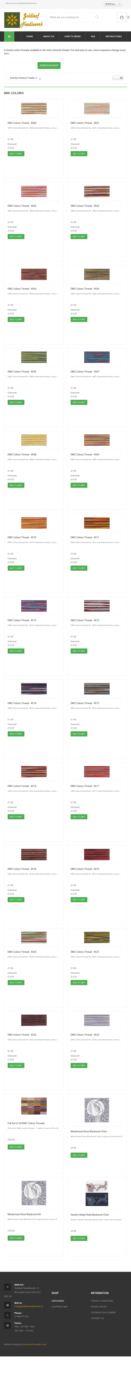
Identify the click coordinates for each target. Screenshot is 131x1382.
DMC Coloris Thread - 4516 (22, 786)
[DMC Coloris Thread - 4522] (34, 1020)
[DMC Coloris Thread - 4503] (97, 191)
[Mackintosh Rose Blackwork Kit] (34, 1192)
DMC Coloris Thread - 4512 (22, 620)
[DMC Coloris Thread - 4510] (34, 523)
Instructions (113, 36)
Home (29, 36)
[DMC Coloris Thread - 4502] (34, 191)
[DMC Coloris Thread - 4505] (97, 274)
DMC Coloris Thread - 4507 (85, 371)
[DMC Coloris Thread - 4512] (34, 605)
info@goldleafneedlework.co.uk (30, 1306)
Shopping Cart (60, 1306)
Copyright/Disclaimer (103, 1312)
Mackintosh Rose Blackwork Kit (24, 1214)
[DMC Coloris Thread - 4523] (97, 1020)
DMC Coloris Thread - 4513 (85, 620)
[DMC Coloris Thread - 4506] (34, 357)
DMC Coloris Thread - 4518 (22, 869)
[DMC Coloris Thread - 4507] (97, 357)
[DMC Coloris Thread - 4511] (97, 523)
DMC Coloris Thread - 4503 (85, 205)
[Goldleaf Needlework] (24, 20)
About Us (48, 36)
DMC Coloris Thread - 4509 (85, 454)
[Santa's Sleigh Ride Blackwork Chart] (97, 1193)
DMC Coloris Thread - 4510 (22, 537)
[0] (122, 17)
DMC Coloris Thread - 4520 (22, 951)
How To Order (72, 36)
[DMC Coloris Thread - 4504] (34, 274)
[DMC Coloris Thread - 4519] (97, 854)
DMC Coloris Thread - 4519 (85, 869)
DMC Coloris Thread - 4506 (22, 371)
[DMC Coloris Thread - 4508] (34, 440)
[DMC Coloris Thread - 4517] (97, 771)
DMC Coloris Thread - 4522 (22, 1034)
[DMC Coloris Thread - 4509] (97, 440)
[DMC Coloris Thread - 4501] (97, 108)
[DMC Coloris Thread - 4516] (34, 771)
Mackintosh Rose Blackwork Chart (89, 1131)
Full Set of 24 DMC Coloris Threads (26, 1123)
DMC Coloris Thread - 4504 (22, 288)
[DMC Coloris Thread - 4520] (34, 937)
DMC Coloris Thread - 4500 (22, 123)
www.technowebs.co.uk (35, 1344)
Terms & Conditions (102, 1301)
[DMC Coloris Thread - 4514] (34, 688)
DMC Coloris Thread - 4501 (85, 123)
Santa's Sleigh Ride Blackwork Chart (90, 1214)
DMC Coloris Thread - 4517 (85, 786)
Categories (58, 1301)
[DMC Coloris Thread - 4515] (97, 688)
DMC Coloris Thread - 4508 (22, 454)
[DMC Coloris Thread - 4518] (34, 854)
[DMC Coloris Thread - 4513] (97, 605)
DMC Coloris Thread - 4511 (85, 537)
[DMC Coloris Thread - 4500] (34, 108)
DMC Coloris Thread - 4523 (85, 1034)
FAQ (93, 36)
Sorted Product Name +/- (24, 78)
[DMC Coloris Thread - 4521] (97, 937)
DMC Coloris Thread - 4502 (22, 205)
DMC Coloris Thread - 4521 (85, 951)
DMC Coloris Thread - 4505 (85, 288)
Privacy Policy (99, 1306)
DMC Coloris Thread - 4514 (22, 703)
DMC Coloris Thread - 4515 (85, 703)
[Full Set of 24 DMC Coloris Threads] (34, 1106)
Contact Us (97, 1318)
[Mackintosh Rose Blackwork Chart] (97, 1110)
